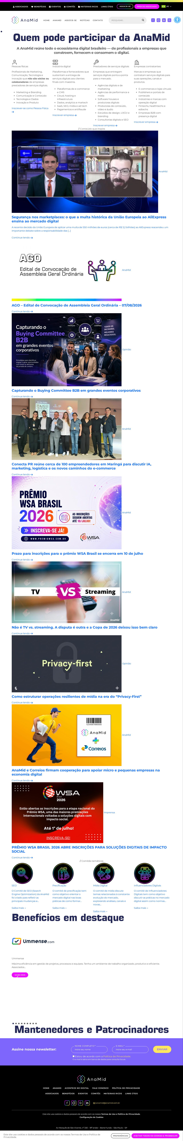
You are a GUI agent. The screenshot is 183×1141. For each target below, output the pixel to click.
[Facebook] (153, 20)
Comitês (70, 6)
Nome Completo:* (85, 1046)
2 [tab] (16, 1023)
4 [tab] (21, 1023)
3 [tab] (19, 1023)
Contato (98, 20)
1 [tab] (1, 31)
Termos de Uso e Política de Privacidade (120, 1114)
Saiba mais (20, 975)
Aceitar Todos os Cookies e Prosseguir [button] (155, 1136)
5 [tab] (24, 1023)
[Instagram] (158, 20)
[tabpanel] (91, 951)
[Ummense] (91, 940)
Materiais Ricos (89, 6)
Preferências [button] (120, 1136)
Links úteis (107, 6)
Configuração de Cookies (91, 1117)
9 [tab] (36, 1023)
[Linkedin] (164, 20)
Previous (17, 977)
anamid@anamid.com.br (108, 1103)
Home (46, 20)
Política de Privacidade (116, 1056)
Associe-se (71, 20)
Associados (21, 6)
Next (165, 975)
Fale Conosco (100, 1088)
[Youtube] (169, 20)
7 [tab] (30, 1023)
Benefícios (40, 6)
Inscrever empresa (63, 115)
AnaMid (57, 20)
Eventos (56, 6)
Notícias (85, 20)
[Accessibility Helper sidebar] (177, 19)
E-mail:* (120, 1046)
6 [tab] (27, 1023)
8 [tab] (33, 1023)
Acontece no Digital (77, 1088)
